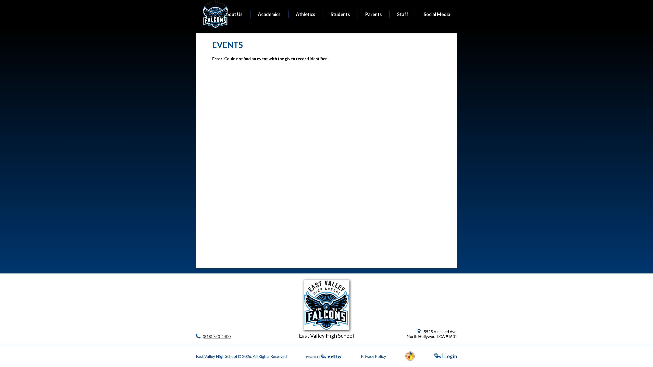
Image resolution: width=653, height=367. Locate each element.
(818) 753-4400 (217, 336)
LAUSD (410, 356)
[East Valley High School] (215, 14)
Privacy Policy (373, 356)
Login (445, 356)
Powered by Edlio (324, 356)
